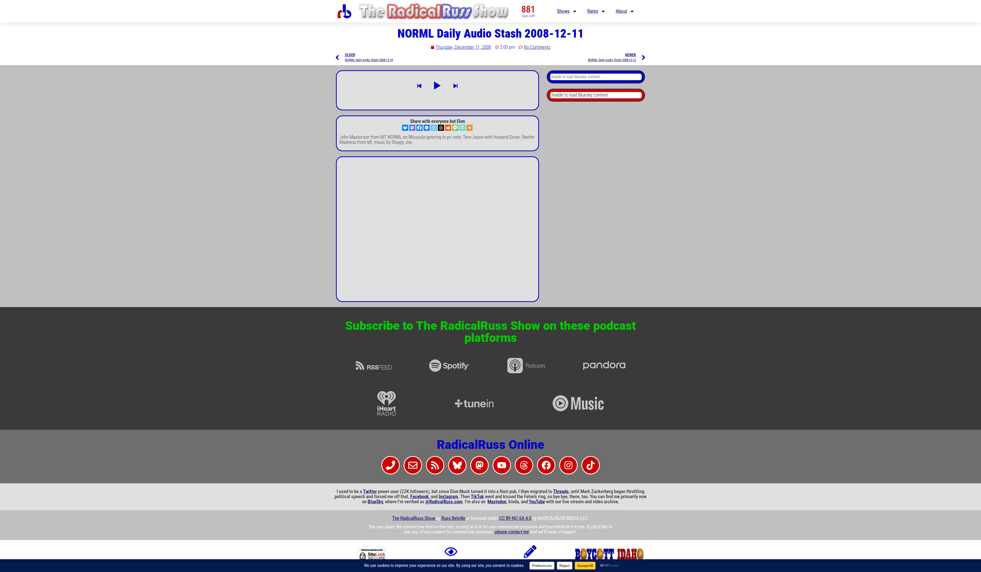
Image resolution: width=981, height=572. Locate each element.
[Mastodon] (412, 128)
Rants (592, 11)
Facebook (419, 496)
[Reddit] (448, 128)
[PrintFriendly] (462, 128)
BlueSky (375, 502)
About (621, 11)
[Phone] (390, 465)
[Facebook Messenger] (427, 128)
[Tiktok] (590, 465)
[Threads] (441, 128)
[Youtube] (502, 465)
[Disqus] (437, 231)
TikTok (477, 496)
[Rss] (435, 465)
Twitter (370, 491)
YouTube (537, 502)
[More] (469, 128)
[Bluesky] (405, 128)
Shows (563, 11)
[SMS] (455, 128)
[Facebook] (419, 128)
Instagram (448, 496)
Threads (561, 491)
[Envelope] (413, 465)
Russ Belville (453, 518)
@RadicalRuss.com (443, 502)
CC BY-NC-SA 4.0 (515, 518)
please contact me (512, 532)
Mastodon (496, 502)
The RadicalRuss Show (414, 518)
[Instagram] (434, 128)
